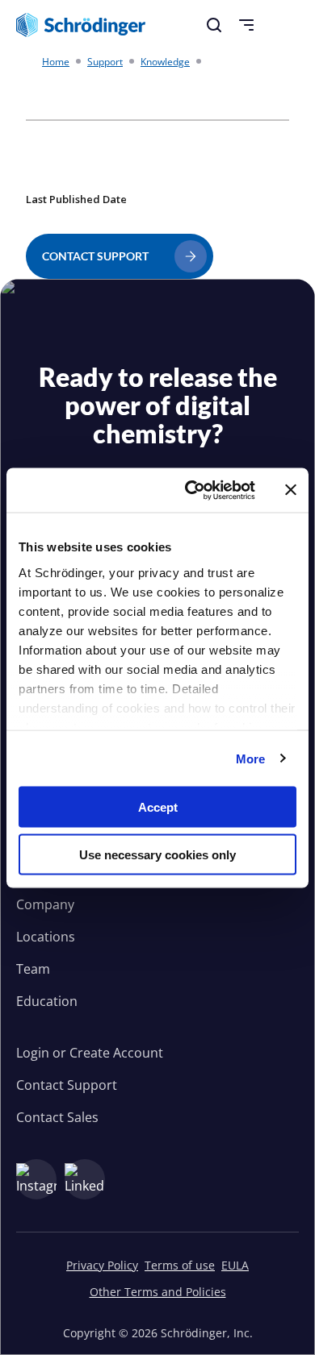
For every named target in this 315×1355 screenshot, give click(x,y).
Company (45, 904)
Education (47, 1001)
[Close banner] (290, 490)
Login (32, 1053)
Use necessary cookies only (157, 854)
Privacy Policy (102, 1265)
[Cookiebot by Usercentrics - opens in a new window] (191, 490)
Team (33, 969)
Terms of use (180, 1265)
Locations (45, 937)
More (250, 758)
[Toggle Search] (214, 25)
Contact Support (66, 1085)
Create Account (116, 1053)
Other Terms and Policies (158, 1291)
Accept (158, 807)
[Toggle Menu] (246, 25)
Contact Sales (57, 1117)
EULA (235, 1265)
